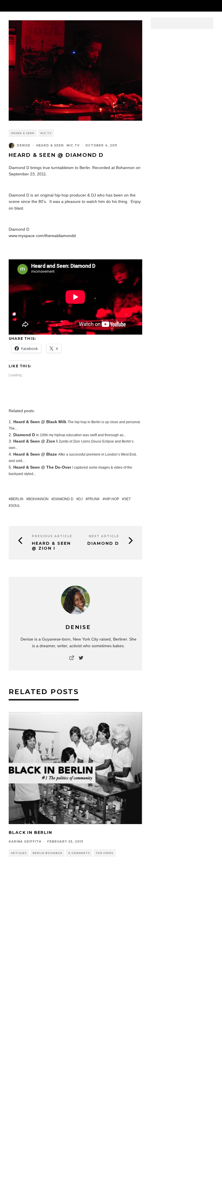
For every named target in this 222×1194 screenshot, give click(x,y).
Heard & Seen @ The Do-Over (42, 467)
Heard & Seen (22, 133)
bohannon (38, 499)
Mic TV (45, 133)
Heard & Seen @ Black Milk (39, 421)
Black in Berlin (30, 832)
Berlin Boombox (47, 853)
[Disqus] (75, 958)
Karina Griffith (25, 841)
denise (23, 145)
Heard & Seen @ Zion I (35, 441)
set (127, 499)
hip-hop (112, 499)
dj (80, 499)
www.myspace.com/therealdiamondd (43, 235)
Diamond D (24, 434)
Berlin (17, 499)
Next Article (104, 536)
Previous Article (52, 536)
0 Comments (79, 853)
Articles (19, 853)
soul (15, 506)
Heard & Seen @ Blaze (35, 454)
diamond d (63, 499)
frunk (94, 499)
